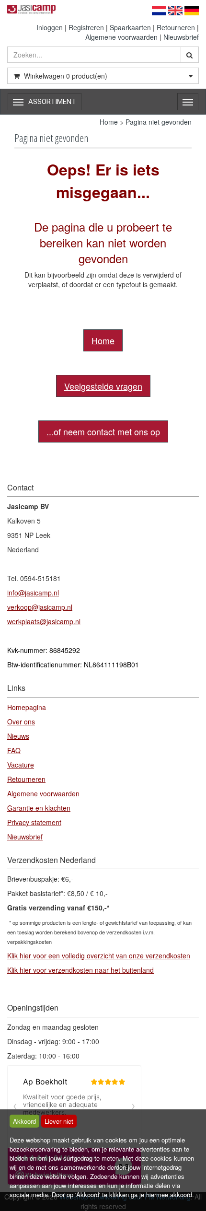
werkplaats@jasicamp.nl (43, 621)
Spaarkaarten (130, 27)
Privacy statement (34, 822)
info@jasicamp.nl (33, 592)
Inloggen (49, 27)
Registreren (86, 27)
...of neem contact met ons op (103, 431)
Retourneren (176, 27)
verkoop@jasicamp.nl (39, 607)
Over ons (21, 721)
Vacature (20, 764)
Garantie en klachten (38, 808)
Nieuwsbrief (181, 37)
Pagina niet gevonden (159, 122)
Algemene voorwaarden (121, 37)
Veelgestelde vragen (103, 386)
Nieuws (18, 736)
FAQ (14, 750)
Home (109, 122)
